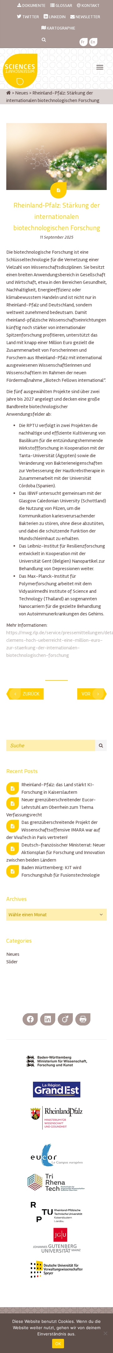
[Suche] (101, 745)
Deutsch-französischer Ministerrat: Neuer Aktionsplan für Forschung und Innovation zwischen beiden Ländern (55, 852)
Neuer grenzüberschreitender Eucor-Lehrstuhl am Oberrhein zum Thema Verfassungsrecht (51, 807)
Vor (86, 693)
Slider (12, 962)
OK (58, 1343)
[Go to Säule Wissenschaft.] (8, 93)
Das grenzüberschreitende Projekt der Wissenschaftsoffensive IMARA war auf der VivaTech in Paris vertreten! (53, 830)
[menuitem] (83, 42)
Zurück (31, 693)
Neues (12, 954)
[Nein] (105, 1333)
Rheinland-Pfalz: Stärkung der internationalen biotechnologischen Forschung (56, 216)
